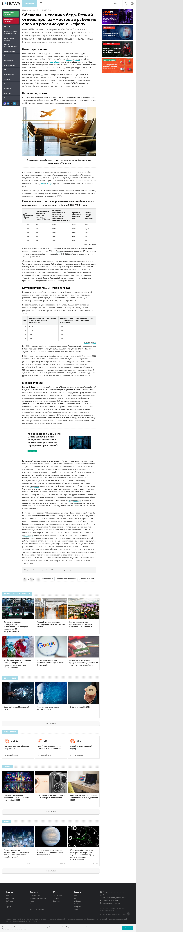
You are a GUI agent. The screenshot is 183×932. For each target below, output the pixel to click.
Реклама (56, 898)
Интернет (7, 84)
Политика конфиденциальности (114, 898)
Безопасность (9, 60)
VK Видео (77, 901)
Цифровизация (9, 51)
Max (75, 895)
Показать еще (51, 723)
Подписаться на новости (66, 579)
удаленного (27, 361)
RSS (104, 895)
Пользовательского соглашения (13, 929)
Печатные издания (37, 910)
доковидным (74, 356)
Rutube (76, 904)
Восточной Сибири (74, 409)
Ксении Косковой (50, 278)
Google (49, 183)
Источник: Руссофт (90, 342)
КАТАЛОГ (117, 3)
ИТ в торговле (9, 74)
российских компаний (72, 346)
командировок (40, 280)
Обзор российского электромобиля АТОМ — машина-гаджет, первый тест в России (54, 570)
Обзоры (9, 904)
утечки (83, 373)
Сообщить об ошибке (110, 900)
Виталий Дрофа (29, 387)
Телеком (7, 79)
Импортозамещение (11, 56)
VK (75, 898)
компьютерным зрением (77, 477)
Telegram (77, 907)
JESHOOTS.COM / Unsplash (87, 155)
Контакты (56, 904)
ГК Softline (26, 515)
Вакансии (56, 901)
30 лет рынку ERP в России (10, 39)
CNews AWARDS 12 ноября (9, 20)
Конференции (35, 895)
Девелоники (75, 513)
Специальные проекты (38, 898)
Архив (8, 907)
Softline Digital (37, 464)
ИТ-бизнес (29, 3)
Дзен (76, 910)
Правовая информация (111, 903)
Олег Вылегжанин (40, 515)
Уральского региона (56, 409)
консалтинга (85, 483)
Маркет (32, 901)
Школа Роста (8, 27)
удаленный (34, 486)
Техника (33, 904)
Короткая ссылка (87, 579)
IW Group (62, 387)
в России (74, 178)
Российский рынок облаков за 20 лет (10, 32)
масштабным (54, 62)
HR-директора (65, 278)
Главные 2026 (10, 46)
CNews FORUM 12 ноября (9, 13)
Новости (9, 895)
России (59, 251)
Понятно (128, 928)
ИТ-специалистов (73, 59)
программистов (72, 53)
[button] (126, 3)
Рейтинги (7, 93)
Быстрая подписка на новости (114, 892)
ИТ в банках (8, 70)
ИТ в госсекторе (9, 65)
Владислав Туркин (30, 461)
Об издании (57, 895)
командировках (75, 500)
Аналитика (10, 898)
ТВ (30, 907)
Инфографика (9, 98)
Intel (43, 183)
